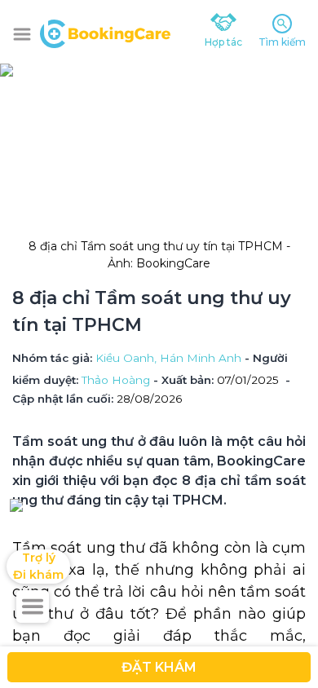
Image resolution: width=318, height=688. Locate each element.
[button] (22, 34)
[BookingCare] (105, 31)
